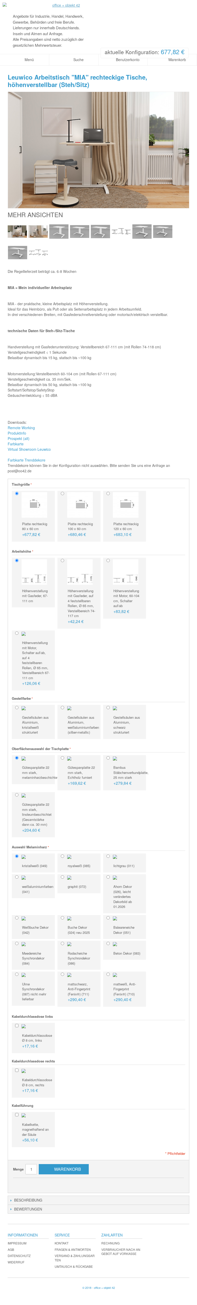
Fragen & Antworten (73, 1249)
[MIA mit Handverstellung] (38, 231)
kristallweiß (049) (34, 865)
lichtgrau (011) (123, 865)
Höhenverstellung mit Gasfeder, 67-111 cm (35, 595)
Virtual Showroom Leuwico (29, 449)
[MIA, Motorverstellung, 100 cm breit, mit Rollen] (163, 231)
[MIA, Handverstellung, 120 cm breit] (100, 231)
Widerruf (16, 1262)
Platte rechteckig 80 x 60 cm (34, 529)
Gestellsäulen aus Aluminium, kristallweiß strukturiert (35, 725)
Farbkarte (16, 443)
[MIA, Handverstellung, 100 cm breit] (80, 231)
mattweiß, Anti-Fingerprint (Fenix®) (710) (124, 992)
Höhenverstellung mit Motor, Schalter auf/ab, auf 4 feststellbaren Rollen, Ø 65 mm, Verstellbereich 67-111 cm (36, 663)
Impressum (17, 1243)
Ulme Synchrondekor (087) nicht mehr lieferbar (34, 992)
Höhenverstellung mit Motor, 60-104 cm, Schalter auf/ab (126, 601)
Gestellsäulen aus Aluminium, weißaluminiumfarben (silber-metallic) (83, 725)
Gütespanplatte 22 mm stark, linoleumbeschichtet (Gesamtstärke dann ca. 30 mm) (37, 817)
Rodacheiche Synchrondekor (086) (79, 958)
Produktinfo (17, 433)
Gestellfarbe (21, 698)
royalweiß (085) (79, 865)
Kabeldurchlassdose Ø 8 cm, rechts (37, 1085)
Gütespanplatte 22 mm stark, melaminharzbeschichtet (37, 772)
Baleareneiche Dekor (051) (123, 930)
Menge (18, 1169)
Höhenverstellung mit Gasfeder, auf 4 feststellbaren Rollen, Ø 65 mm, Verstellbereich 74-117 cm (81, 606)
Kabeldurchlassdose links (32, 1016)
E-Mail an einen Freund (22, 1184)
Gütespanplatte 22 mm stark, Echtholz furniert (81, 775)
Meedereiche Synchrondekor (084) (33, 958)
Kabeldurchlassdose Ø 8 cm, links (37, 1041)
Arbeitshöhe (22, 551)
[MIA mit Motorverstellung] (17, 231)
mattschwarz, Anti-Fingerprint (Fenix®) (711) (79, 992)
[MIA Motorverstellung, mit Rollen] (38, 252)
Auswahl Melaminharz (29, 847)
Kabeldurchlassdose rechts (33, 1061)
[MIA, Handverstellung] (121, 231)
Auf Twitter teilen (42, 1184)
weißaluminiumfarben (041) (37, 889)
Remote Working (21, 427)
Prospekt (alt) (18, 438)
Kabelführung (22, 1105)
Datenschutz (19, 1255)
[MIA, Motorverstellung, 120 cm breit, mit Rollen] (17, 252)
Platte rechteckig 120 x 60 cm (126, 529)
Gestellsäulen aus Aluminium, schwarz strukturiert (126, 725)
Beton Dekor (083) (126, 953)
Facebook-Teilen (32, 1184)
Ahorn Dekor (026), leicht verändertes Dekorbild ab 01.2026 (122, 896)
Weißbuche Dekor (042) (35, 930)
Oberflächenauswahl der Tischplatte (40, 748)
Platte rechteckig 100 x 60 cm (80, 529)
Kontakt (61, 1243)
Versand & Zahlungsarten (75, 1257)
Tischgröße (21, 484)
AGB (11, 1249)
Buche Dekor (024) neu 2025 (79, 930)
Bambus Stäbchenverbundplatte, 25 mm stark (128, 775)
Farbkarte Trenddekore (26, 460)
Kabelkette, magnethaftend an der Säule (35, 1132)
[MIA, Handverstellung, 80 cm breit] (59, 231)
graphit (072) (77, 886)
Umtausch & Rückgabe (74, 1266)
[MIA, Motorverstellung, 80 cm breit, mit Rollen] (142, 231)
